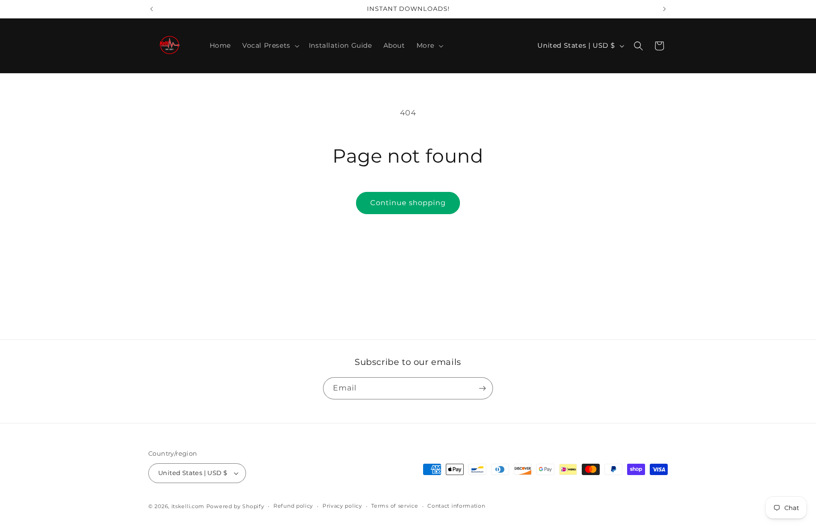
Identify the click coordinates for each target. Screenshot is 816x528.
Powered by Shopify (235, 506)
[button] (270, 45)
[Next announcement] (664, 9)
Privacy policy (342, 505)
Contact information (456, 505)
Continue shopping (408, 202)
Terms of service (394, 505)
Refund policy (293, 505)
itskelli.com (187, 506)
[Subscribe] (482, 388)
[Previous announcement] (151, 9)
